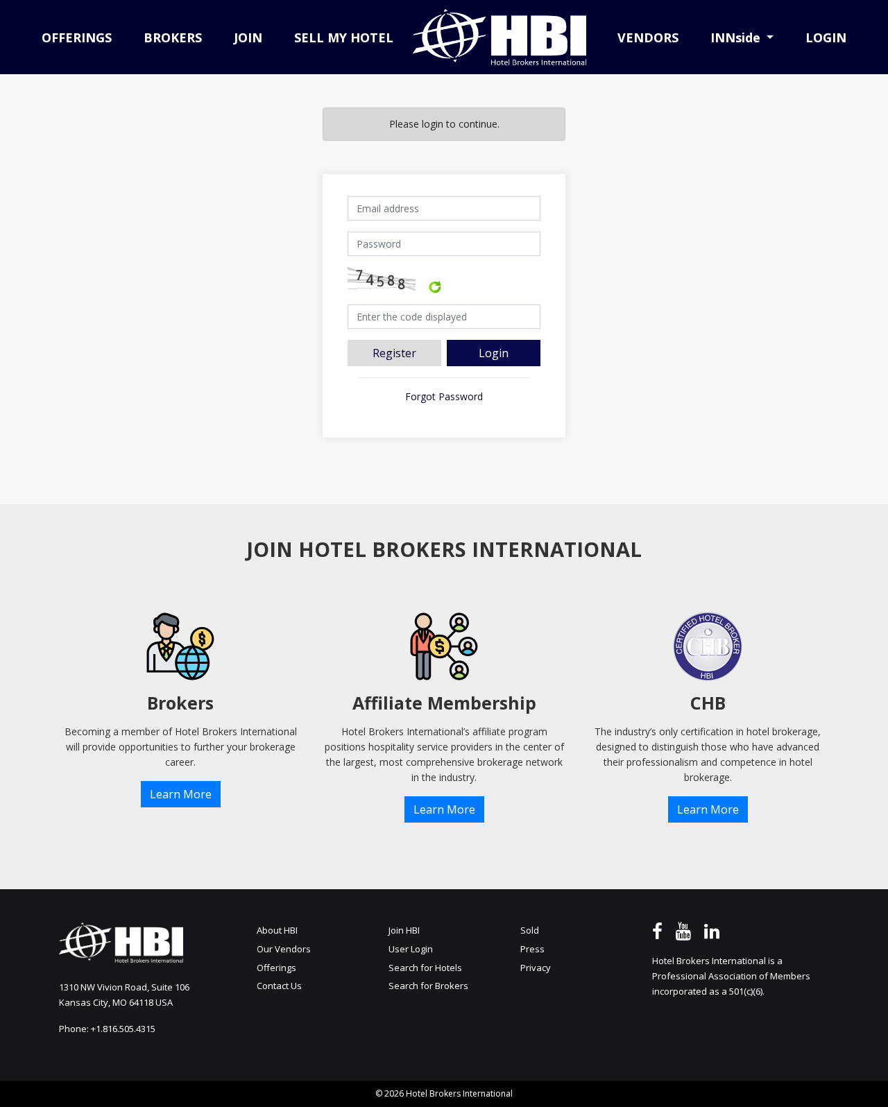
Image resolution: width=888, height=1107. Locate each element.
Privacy (535, 967)
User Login (410, 949)
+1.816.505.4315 (123, 1028)
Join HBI (404, 930)
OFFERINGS (77, 37)
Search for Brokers (428, 985)
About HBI (277, 930)
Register (394, 353)
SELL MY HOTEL (343, 37)
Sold (529, 930)
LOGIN (825, 37)
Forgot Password (444, 396)
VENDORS (647, 37)
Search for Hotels (425, 967)
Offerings (276, 967)
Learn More (181, 794)
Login (494, 353)
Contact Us (279, 985)
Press (532, 949)
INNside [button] (737, 37)
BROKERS (173, 37)
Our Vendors (284, 949)
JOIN (248, 37)
